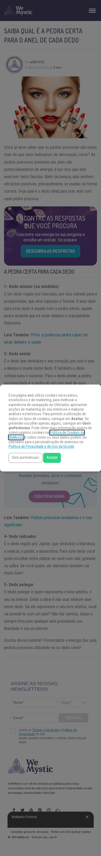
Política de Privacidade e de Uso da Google (41, 446)
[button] (25, 458)
